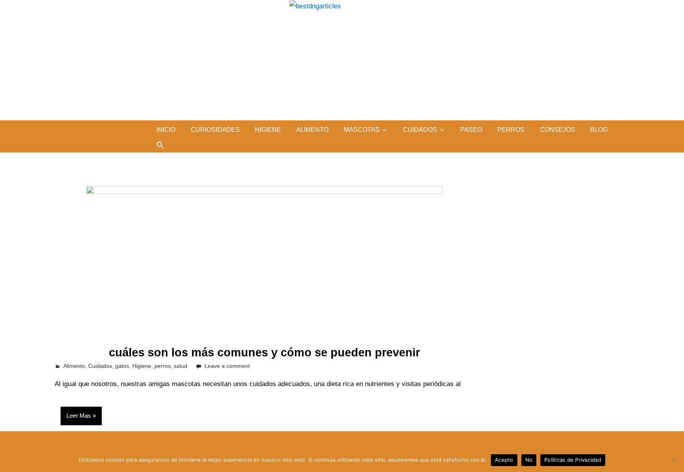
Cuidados (420, 129)
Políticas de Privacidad (572, 460)
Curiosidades (215, 129)
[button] (160, 145)
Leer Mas (78, 415)
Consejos (557, 129)
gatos (122, 366)
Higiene (268, 129)
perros (510, 129)
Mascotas (362, 129)
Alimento (312, 129)
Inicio (165, 129)
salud (180, 366)
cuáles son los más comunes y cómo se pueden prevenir (264, 352)
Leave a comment (227, 366)
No (529, 460)
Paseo (471, 129)
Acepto (504, 460)
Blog (599, 129)
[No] (674, 460)
